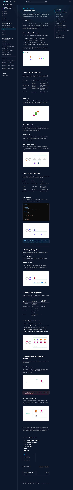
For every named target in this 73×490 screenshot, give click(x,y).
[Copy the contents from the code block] (48, 204)
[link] (29, 457)
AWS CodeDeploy (28, 446)
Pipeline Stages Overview (60, 10)
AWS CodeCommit (59, 16)
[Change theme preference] (70, 1)
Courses (10, 4)
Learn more (26, 460)
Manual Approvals (59, 33)
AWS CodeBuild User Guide (30, 442)
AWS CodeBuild (59, 23)
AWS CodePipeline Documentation (32, 440)
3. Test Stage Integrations (60, 25)
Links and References (59, 37)
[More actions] (31, 20)
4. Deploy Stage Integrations (61, 27)
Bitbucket (26, 450)
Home (4, 4)
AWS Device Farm (28, 444)
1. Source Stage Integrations (61, 12)
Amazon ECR (58, 18)
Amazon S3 (58, 14)
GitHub (25, 448)
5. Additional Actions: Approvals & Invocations (62, 31)
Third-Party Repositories (61, 19)
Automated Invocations (60, 35)
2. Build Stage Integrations (60, 21)
